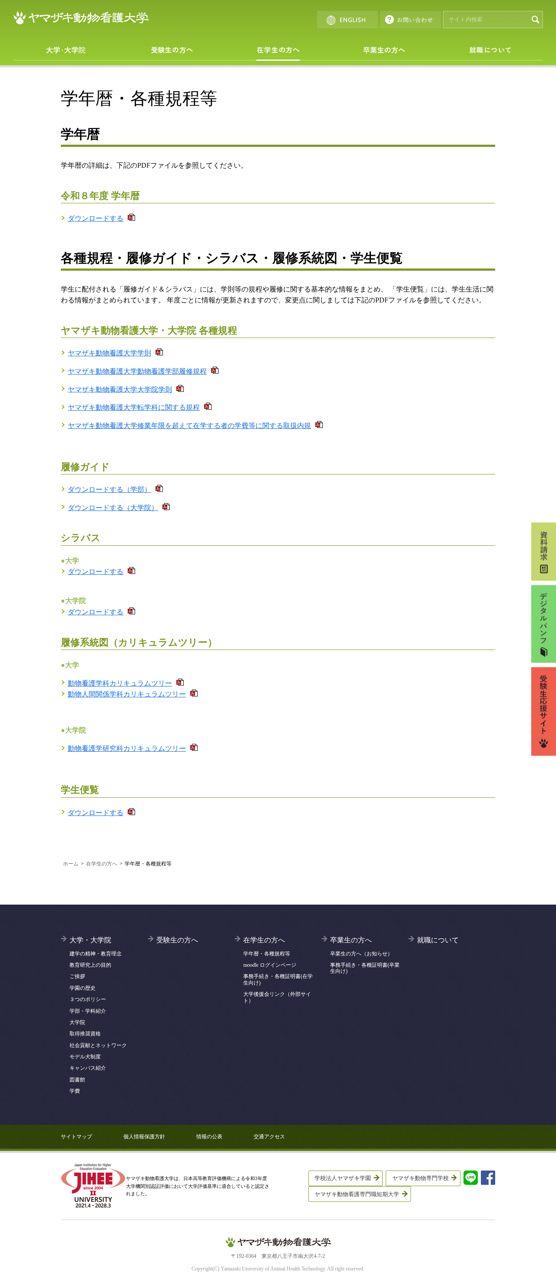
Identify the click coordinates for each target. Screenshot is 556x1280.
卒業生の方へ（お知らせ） (361, 954)
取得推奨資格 (85, 1034)
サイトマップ (76, 1137)
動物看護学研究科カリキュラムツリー (127, 748)
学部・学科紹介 (88, 1011)
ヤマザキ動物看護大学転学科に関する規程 (134, 407)
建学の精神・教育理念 (96, 954)
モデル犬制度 (85, 1057)
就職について (490, 50)
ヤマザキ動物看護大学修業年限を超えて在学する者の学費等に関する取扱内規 (189, 425)
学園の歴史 (83, 988)
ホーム (71, 864)
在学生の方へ (278, 50)
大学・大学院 (66, 50)
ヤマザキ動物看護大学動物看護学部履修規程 (137, 371)
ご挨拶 (77, 976)
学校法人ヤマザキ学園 (342, 1178)
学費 (75, 1091)
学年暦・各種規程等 (266, 954)
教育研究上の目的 (90, 965)
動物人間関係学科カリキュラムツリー (127, 694)
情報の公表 (209, 1137)
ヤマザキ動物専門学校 (420, 1178)
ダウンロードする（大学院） (113, 507)
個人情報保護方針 (144, 1137)
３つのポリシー (88, 999)
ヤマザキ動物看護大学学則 (109, 353)
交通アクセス (269, 1137)
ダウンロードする (95, 218)
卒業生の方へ (384, 50)
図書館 (77, 1080)
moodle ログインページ (269, 965)
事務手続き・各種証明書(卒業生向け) (365, 968)
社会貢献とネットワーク (98, 1045)
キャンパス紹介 (88, 1068)
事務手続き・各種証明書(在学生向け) (278, 979)
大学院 (77, 1022)
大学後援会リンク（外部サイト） (277, 997)
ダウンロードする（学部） (109, 489)
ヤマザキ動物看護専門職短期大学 (356, 1194)
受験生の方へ (172, 50)
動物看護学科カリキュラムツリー (120, 683)
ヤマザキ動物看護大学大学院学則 (120, 389)
